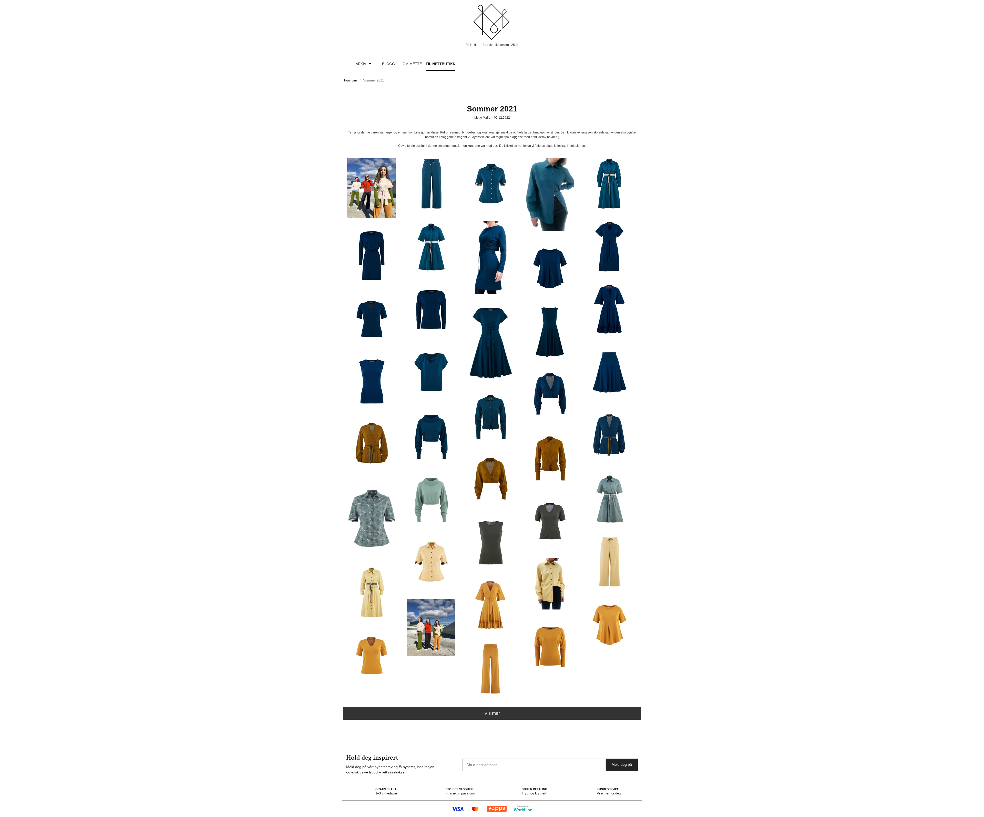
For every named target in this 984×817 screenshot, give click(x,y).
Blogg (388, 64)
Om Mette (412, 64)
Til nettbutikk (440, 64)
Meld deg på (622, 764)
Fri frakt (471, 45)
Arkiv (361, 64)
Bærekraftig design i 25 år (500, 45)
